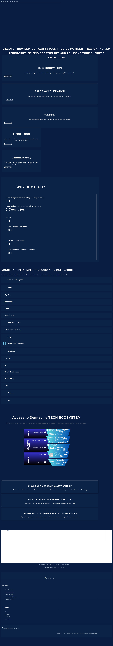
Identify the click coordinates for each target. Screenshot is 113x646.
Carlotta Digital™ (93, 633)
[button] (31, 3)
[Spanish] (5, 4)
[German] (3, 4)
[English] (1, 4)
